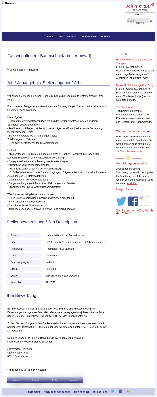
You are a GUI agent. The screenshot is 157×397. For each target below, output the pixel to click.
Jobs (60, 36)
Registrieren (140, 10)
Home (50, 36)
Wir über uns (100, 391)
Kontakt (140, 23)
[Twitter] (121, 205)
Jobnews (105, 36)
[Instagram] (145, 205)
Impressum (33, 391)
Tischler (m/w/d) (124, 107)
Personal (72, 36)
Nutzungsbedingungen (57, 391)
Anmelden (140, 15)
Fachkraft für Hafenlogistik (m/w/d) (134, 85)
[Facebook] (134, 205)
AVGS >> (132, 183)
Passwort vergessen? (139, 18)
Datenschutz (81, 391)
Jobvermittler (88, 36)
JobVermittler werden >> (129, 151)
